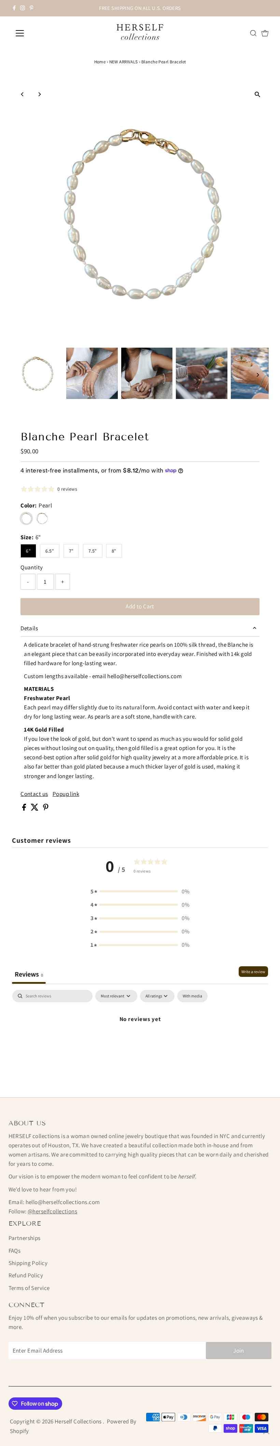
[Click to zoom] (257, 94)
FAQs (15, 1250)
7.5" (92, 551)
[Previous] (22, 94)
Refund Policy (26, 1275)
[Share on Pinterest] (45, 808)
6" (28, 551)
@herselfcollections (52, 1211)
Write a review (253, 971)
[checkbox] (192, 996)
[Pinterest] (31, 8)
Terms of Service (29, 1288)
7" (71, 551)
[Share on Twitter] (35, 808)
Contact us (34, 794)
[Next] (39, 94)
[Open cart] (265, 33)
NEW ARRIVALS (123, 62)
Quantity (31, 567)
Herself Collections (79, 1421)
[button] (140, 891)
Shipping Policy (28, 1263)
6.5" (49, 551)
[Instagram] (22, 8)
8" (114, 551)
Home (100, 62)
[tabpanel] (140, 1042)
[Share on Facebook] (24, 808)
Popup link (66, 794)
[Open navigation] (42, 33)
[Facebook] (14, 8)
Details (29, 628)
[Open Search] (253, 33)
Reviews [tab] (29, 974)
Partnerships (25, 1238)
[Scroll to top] (266, 1432)
